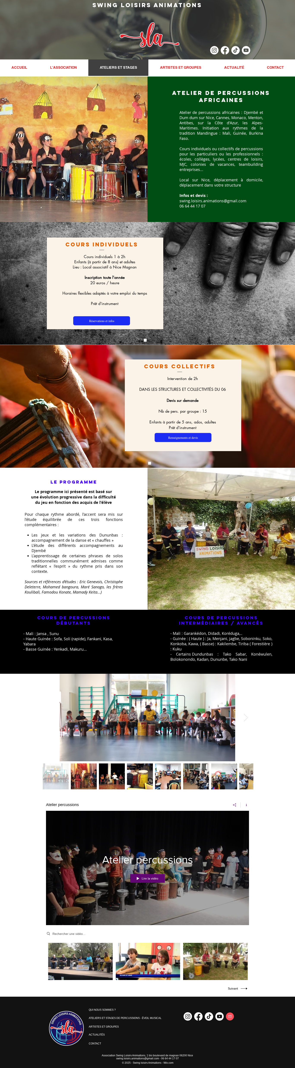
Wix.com (168, 1062)
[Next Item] (245, 717)
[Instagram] (214, 50)
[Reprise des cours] (145, 340)
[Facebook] (225, 50)
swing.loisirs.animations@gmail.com (212, 200)
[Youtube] (246, 50)
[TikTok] (235, 50)
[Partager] (235, 805)
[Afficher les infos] (245, 805)
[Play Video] (80, 961)
